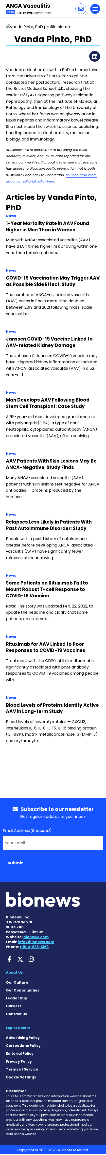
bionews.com (36, 936)
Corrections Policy (23, 1045)
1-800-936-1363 (34, 946)
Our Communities (22, 990)
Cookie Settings (21, 1077)
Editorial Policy (20, 1053)
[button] (80, 8)
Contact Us (16, 1014)
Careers (13, 1006)
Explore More (18, 1027)
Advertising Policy (23, 1037)
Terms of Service (22, 1069)
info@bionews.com (36, 941)
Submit (15, 863)
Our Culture (17, 982)
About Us (14, 972)
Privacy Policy (19, 1061)
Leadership (16, 998)
